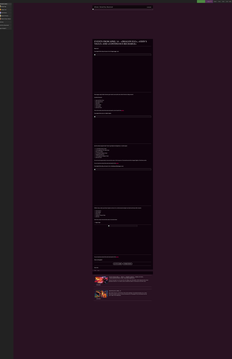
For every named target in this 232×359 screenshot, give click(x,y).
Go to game (117, 263)
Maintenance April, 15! (115, 290)
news (98, 270)
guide (122, 110)
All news (96, 7)
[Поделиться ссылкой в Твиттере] (110, 267)
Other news (127, 263)
